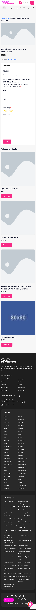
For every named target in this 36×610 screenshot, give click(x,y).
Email (5, 99)
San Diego (4, 390)
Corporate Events (8, 557)
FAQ (5, 603)
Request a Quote (6, 375)
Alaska (20, 416)
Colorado (20, 422)
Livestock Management (24, 568)
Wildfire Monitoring (9, 579)
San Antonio (4, 387)
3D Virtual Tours (8, 516)
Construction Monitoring (24, 540)
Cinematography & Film (10, 507)
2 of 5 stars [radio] (6, 111)
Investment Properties (10, 519)
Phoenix (20, 384)
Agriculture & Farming (23, 8)
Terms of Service (13, 603)
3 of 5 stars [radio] (9, 111)
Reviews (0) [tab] (6, 65)
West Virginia (22, 485)
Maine (5, 443)
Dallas (3, 382)
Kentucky (6, 440)
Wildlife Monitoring (9, 551)
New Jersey (7, 458)
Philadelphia (21, 387)
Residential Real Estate (24, 507)
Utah (19, 479)
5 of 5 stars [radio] (13, 111)
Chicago (20, 382)
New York (21, 461)
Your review (7, 115)
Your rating (7, 108)
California (6, 422)
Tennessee (21, 476)
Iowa (5, 437)
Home (3, 18)
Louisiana (21, 440)
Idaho (20, 431)
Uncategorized (12, 59)
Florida (5, 428)
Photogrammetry (22, 519)
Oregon (6, 470)
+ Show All (21, 390)
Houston (3, 384)
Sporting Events (8, 513)
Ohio (5, 467)
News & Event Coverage (24, 548)
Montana (20, 452)
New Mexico (7, 461)
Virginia (20, 482)
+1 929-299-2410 (9, 399)
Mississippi (21, 449)
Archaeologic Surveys (24, 576)
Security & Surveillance (10, 548)
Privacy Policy (24, 603)
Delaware (21, 425)
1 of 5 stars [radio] (4, 111)
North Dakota (22, 464)
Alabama (6, 416)
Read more (6, 196)
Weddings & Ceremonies (10, 573)
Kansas (20, 437)
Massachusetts (8, 446)
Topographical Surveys (24, 530)
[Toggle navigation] (32, 3)
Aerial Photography (9, 501)
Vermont (6, 482)
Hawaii (5, 431)
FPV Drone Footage (23, 535)
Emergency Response (24, 562)
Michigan (20, 446)
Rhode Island (7, 473)
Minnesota (6, 449)
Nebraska (6, 455)
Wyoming (21, 488)
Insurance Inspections (24, 513)
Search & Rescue (8, 562)
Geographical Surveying (10, 525)
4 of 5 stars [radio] (11, 111)
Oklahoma (21, 467)
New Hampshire (22, 458)
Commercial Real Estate (10, 545)
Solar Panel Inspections (24, 573)
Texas (5, 479)
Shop (8, 18)
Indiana (20, 434)
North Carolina (8, 464)
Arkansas (21, 419)
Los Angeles (21, 379)
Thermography (8, 522)
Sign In (25, 3)
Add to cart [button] (6, 344)
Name (5, 90)
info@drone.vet (9, 405)
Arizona (6, 419)
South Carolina (22, 473)
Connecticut (7, 425)
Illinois (5, 434)
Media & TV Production (10, 565)
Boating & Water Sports (10, 576)
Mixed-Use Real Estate (24, 516)
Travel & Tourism (22, 510)
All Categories (11, 8)
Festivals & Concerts (23, 545)
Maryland (21, 443)
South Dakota (7, 476)
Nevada (20, 455)
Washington (7, 485)
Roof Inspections (8, 510)
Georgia (20, 428)
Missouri (6, 452)
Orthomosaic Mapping (24, 522)
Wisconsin (6, 488)
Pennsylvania (22, 470)
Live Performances (23, 565)
